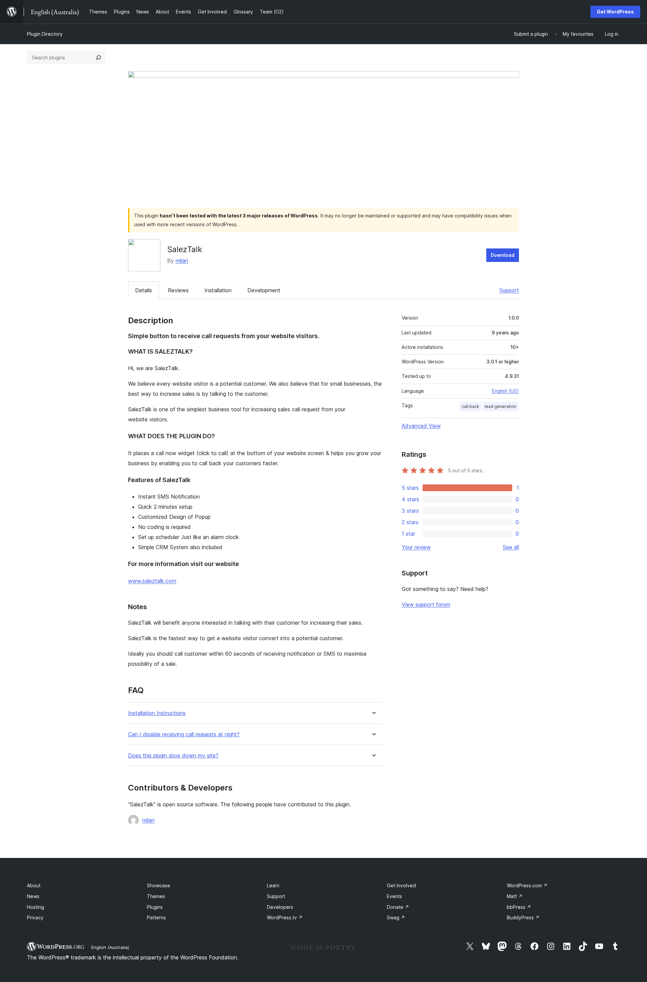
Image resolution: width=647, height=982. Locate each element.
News (33, 896)
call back (470, 406)
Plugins (155, 907)
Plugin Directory (45, 34)
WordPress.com (527, 885)
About (33, 885)
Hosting (35, 907)
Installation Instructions (157, 713)
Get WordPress (615, 11)
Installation (218, 290)
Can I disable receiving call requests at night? (184, 734)
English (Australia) (110, 947)
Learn (273, 885)
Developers (280, 907)
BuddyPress (523, 917)
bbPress (519, 907)
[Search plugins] (98, 57)
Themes (156, 896)
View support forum (426, 604)
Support (509, 290)
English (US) (505, 391)
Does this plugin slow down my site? (173, 755)
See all (511, 547)
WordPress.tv (285, 917)
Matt (515, 896)
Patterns (156, 917)
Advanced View (421, 425)
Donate (398, 907)
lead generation (500, 406)
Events (394, 896)
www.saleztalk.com (152, 580)
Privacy (35, 917)
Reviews (178, 290)
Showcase (158, 885)
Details (143, 290)
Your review (416, 547)
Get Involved (401, 885)
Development (263, 290)
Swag (396, 917)
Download (503, 255)
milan (182, 260)
